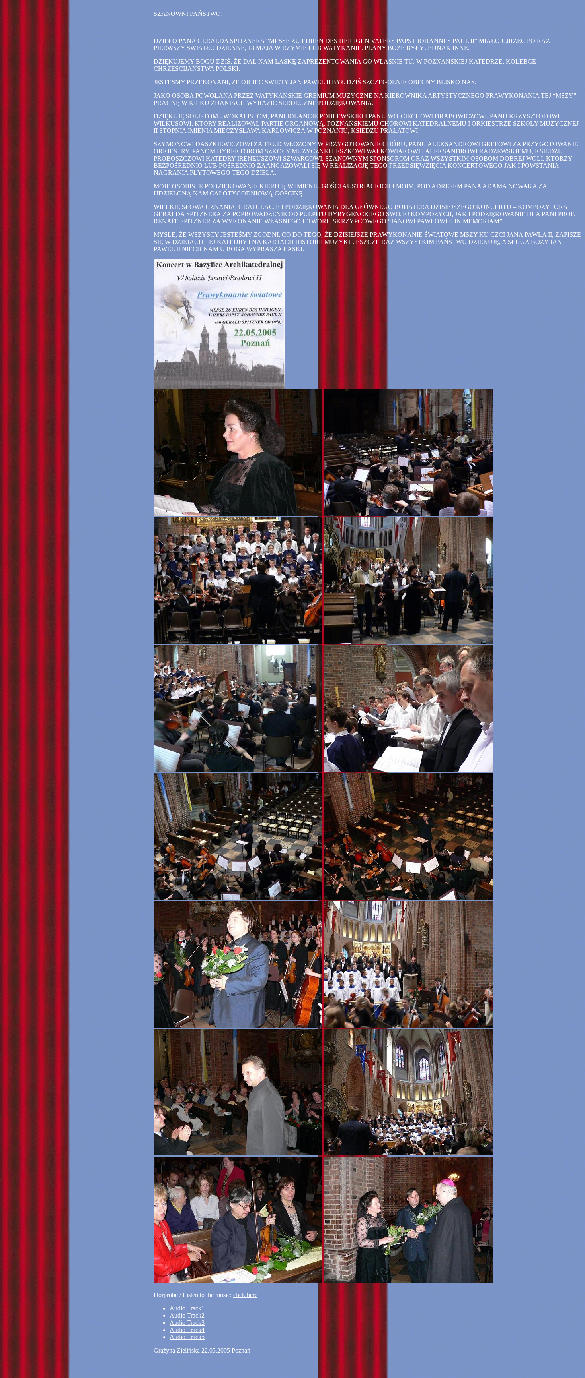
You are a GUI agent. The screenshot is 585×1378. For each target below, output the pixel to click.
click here (245, 1294)
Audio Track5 (187, 1336)
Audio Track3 (187, 1322)
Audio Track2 (187, 1315)
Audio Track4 (187, 1329)
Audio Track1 (187, 1308)
